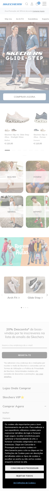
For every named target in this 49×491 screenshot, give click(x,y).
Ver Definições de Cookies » (24, 482)
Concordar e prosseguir (24, 468)
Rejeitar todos (24, 475)
